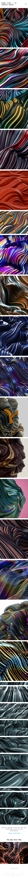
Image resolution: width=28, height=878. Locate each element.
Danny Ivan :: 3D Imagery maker (9, 4)
